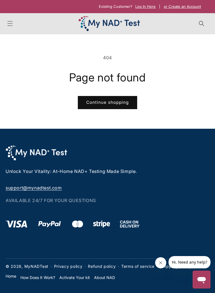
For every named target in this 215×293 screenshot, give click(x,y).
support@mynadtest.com (34, 188)
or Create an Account (182, 6)
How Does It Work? (37, 277)
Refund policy (102, 266)
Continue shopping (107, 102)
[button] (10, 23)
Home (11, 276)
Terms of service (138, 266)
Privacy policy (68, 266)
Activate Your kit (74, 277)
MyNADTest (36, 266)
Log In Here (145, 6)
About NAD (104, 277)
